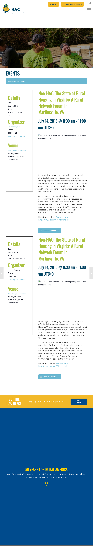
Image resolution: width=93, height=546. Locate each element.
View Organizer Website (16, 136)
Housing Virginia (14, 127)
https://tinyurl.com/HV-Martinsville (53, 220)
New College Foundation (17, 150)
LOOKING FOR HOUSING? (72, 4)
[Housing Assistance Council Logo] (13, 9)
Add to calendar (50, 230)
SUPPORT (53, 4)
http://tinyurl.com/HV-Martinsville (53, 366)
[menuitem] (53, 4)
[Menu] (88, 9)
